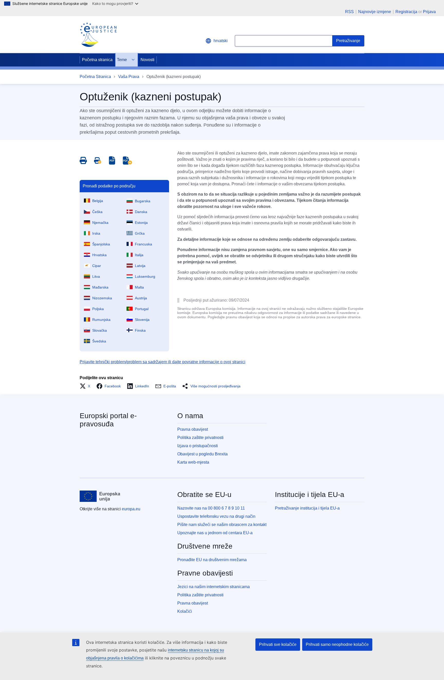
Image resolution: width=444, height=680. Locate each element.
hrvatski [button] (221, 41)
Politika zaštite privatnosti (200, 437)
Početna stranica (97, 60)
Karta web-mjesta (193, 462)
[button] (86, 386)
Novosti (147, 60)
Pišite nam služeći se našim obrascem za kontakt (221, 524)
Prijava (429, 11)
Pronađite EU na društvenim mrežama (212, 560)
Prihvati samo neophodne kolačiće (337, 644)
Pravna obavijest (192, 429)
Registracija (406, 11)
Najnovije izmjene (374, 12)
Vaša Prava (128, 76)
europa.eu (131, 509)
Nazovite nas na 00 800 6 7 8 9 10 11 (211, 508)
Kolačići (184, 611)
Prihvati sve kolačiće (278, 644)
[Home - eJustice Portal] (98, 34)
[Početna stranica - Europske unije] (100, 496)
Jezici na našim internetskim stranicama (213, 587)
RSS (349, 12)
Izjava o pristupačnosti (197, 446)
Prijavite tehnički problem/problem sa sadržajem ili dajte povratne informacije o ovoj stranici (162, 362)
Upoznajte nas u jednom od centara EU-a (215, 533)
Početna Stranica (95, 76)
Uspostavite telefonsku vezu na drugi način (216, 516)
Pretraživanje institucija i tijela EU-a (307, 508)
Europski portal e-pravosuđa (108, 420)
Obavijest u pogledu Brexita (202, 454)
